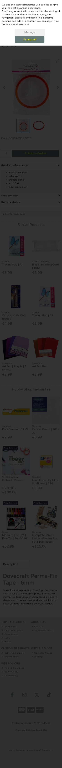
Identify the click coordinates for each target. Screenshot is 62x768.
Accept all (29, 39)
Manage (29, 32)
